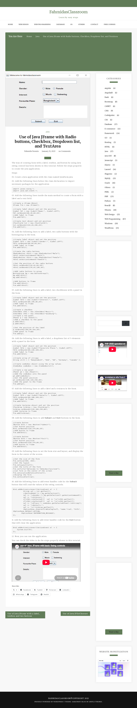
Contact (94, 24)
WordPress (109, 228)
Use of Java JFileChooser (75, 614)
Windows (108, 223)
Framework (109, 133)
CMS (107, 111)
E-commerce (110, 129)
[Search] (126, 323)
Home (10, 24)
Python (108, 201)
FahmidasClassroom (68, 12)
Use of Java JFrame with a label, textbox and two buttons (23, 615)
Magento (108, 174)
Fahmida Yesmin (31, 151)
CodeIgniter (110, 115)
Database (60, 24)
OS (71, 24)
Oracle (107, 183)
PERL (107, 192)
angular (108, 88)
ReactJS (108, 205)
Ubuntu (108, 210)
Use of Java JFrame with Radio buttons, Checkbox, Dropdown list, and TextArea (48, 142)
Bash (107, 97)
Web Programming (42, 24)
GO (106, 138)
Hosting (108, 142)
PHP (106, 196)
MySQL (108, 178)
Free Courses (109, 24)
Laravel (108, 169)
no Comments (64, 151)
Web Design (23, 24)
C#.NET (108, 106)
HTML (107, 147)
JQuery (107, 165)
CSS (106, 120)
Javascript (109, 160)
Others (81, 24)
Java (48, 132)
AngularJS (109, 93)
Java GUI (108, 156)
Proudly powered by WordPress (49, 702)
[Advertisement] (68, 54)
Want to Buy (114, 473)
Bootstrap (109, 102)
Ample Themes (95, 702)
